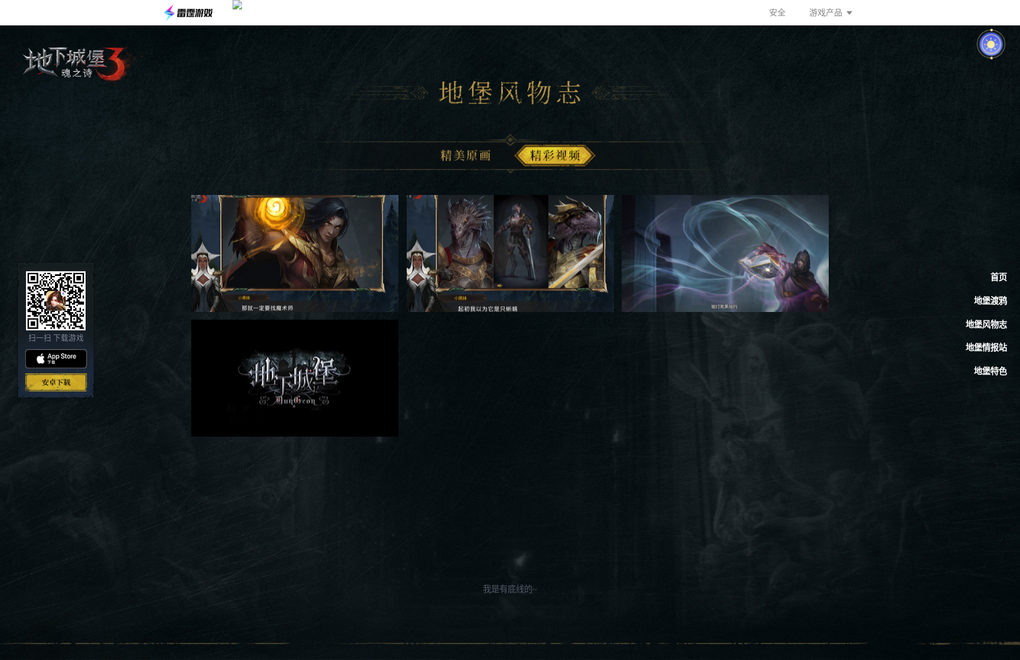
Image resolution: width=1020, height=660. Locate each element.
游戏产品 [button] (825, 12)
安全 (777, 12)
